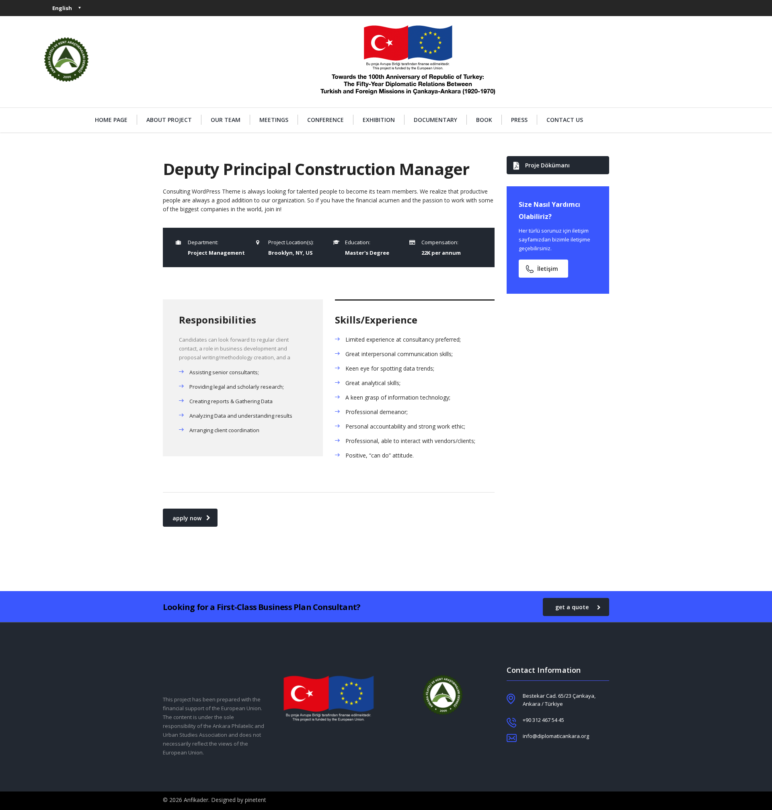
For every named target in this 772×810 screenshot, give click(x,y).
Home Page (111, 120)
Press (519, 120)
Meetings (273, 120)
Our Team (225, 120)
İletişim (547, 268)
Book (484, 120)
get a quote (572, 607)
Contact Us (564, 120)
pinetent (255, 800)
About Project (169, 120)
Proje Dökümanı (547, 165)
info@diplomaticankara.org (556, 736)
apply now (186, 518)
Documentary (435, 120)
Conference (325, 120)
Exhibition (379, 120)
